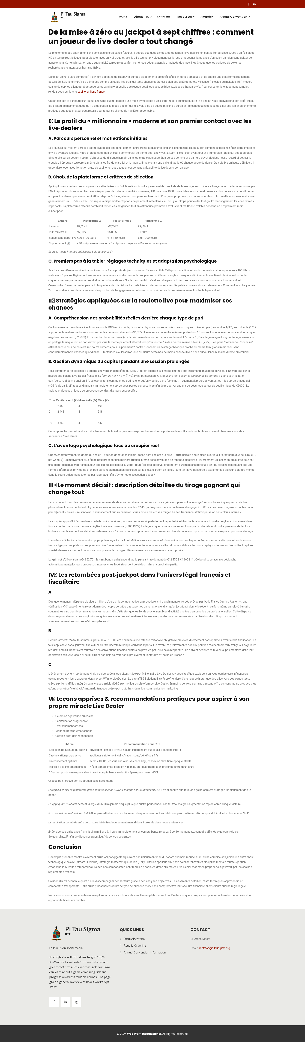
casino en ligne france (91, 91)
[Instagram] (76, 1002)
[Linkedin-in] (254, 4)
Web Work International (144, 1034)
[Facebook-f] (248, 4)
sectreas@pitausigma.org (214, 948)
